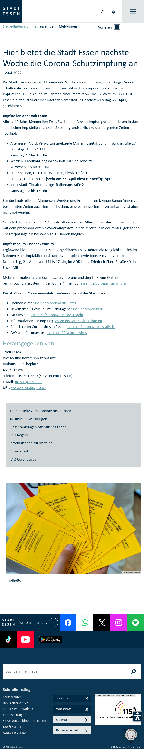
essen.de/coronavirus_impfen (104, 283)
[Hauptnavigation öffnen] (133, 11)
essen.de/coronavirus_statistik (91, 326)
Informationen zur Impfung (31, 443)
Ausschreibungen (15, 732)
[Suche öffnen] (102, 11)
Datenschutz (120, 747)
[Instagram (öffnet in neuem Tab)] (118, 622)
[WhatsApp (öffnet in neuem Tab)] (84, 622)
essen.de (46, 26)
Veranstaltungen (14, 715)
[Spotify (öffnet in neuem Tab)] (135, 622)
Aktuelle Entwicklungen (28, 418)
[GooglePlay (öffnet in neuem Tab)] (51, 639)
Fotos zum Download (18, 709)
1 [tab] (98, 709)
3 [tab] (98, 721)
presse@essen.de (28, 381)
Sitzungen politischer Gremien (24, 720)
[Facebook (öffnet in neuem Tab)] (68, 622)
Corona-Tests (20, 451)
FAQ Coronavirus (23, 459)
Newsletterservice (15, 703)
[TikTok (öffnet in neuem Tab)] (8, 639)
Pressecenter (12, 697)
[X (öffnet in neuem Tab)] (101, 622)
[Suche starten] (133, 671)
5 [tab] (98, 733)
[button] (114, 11)
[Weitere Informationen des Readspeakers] (117, 27)
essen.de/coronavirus (88, 309)
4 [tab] (98, 727)
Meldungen (68, 26)
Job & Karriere (13, 726)
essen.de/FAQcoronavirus (66, 332)
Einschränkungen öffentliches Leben (38, 426)
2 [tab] (98, 715)
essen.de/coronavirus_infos (54, 303)
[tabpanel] (118, 711)
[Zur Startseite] (11, 10)
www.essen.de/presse (28, 387)
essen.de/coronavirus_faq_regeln (57, 314)
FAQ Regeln (19, 435)
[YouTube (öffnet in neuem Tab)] (25, 639)
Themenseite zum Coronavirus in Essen (40, 410)
